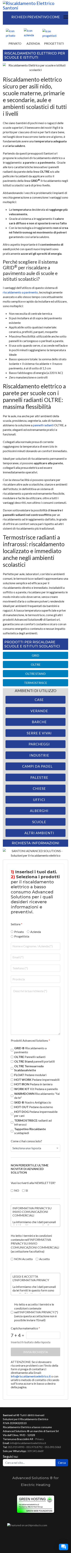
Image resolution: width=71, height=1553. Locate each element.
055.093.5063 (53, 1447)
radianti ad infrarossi (33, 1122)
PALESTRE (39, 777)
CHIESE (39, 788)
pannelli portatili (34, 1061)
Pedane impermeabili (36, 1079)
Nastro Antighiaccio (32, 1102)
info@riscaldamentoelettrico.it (31, 1376)
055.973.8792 (34, 1447)
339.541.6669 (35, 1451)
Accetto (44, 1259)
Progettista (21, 936)
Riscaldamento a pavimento (30, 1050)
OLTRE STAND (35, 673)
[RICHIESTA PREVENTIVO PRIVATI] (14, 33)
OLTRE (35, 664)
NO (16, 1190)
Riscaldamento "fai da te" (37, 1095)
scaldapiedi (30, 1131)
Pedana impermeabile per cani (36, 1113)
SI (27, 1190)
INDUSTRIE (39, 755)
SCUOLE (38, 822)
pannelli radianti (43, 425)
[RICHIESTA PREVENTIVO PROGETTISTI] (53, 33)
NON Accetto (23, 1259)
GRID (35, 655)
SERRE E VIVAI (39, 733)
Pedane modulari (30, 1074)
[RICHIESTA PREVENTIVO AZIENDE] (33, 32)
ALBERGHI (38, 811)
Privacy (39, 1439)
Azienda (35, 931)
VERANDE (39, 711)
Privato (19, 931)
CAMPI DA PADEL (37, 766)
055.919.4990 (16, 1447)
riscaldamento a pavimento (20, 292)
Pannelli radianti (29, 1056)
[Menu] (65, 17)
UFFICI (38, 800)
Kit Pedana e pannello (36, 1089)
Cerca (62, 1462)
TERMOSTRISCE (35, 682)
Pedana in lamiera (33, 1084)
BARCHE (39, 722)
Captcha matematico (25, 1328)
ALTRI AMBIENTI (39, 833)
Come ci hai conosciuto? (26, 1141)
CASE (39, 700)
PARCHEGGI (39, 744)
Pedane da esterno (33, 1107)
